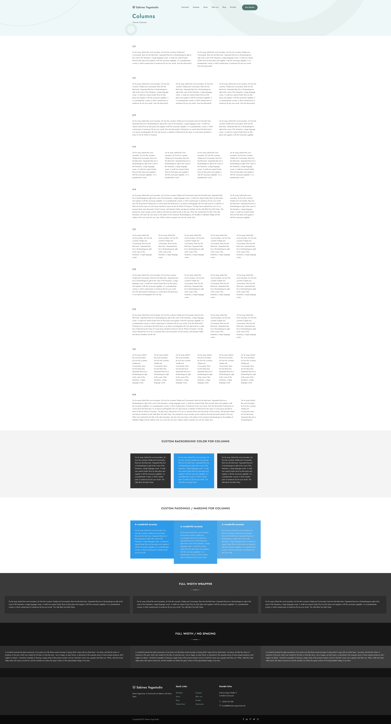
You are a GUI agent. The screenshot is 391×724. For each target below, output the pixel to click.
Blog (224, 7)
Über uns (215, 7)
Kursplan (196, 7)
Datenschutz (180, 704)
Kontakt (233, 7)
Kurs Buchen (249, 7)
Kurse (205, 7)
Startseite (185, 7)
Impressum (200, 704)
